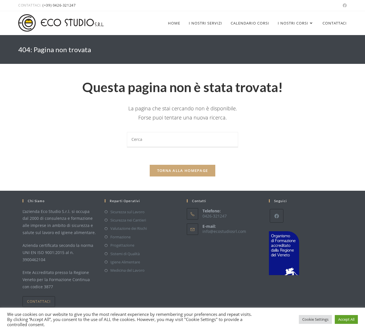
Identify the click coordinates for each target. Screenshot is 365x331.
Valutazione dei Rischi (128, 228)
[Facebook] (276, 216)
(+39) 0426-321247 (59, 5)
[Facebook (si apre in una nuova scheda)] (344, 5)
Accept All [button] (346, 319)
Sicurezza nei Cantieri (128, 220)
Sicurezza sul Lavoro (127, 211)
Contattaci (38, 301)
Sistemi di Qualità (125, 253)
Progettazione (122, 245)
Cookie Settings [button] (315, 319)
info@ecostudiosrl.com (224, 231)
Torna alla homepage (182, 170)
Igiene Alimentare (125, 262)
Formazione (120, 236)
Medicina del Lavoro (127, 270)
